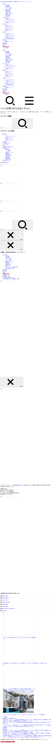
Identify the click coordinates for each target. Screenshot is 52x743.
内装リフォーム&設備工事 (12, 266)
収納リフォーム (9, 29)
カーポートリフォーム (11, 20)
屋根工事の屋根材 (5, 598)
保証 (4, 45)
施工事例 (5, 44)
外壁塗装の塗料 (5, 595)
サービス (5, 134)
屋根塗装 (8, 6)
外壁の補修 (8, 12)
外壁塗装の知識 (5, 606)
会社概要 (5, 717)
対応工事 (5, 254)
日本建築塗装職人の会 (18, 485)
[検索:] (6, 127)
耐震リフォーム (9, 41)
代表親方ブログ (6, 142)
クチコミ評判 (4, 600)
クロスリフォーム (10, 28)
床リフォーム (9, 30)
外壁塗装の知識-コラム (8, 146)
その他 (4, 141)
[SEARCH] (10, 105)
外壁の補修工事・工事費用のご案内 (11, 278)
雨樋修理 (8, 157)
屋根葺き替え (9, 154)
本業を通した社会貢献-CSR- (9, 718)
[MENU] (29, 105)
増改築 (4, 40)
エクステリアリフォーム (11, 136)
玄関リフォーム (9, 18)
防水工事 (8, 16)
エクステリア (6, 17)
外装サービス (9, 138)
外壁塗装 (8, 5)
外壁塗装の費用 (5, 604)
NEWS (4, 133)
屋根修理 (8, 10)
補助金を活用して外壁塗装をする (8, 608)
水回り (4, 32)
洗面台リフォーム (10, 37)
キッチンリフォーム (10, 36)
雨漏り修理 (8, 14)
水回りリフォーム (10, 140)
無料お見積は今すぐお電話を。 (8, 741)
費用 (7, 47)
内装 (4, 24)
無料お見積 (4, 610)
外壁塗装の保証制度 (6, 602)
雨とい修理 (8, 9)
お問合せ (5, 729)
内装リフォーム (9, 25)
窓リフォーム (9, 26)
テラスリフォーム (10, 21)
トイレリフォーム (10, 33)
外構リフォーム (9, 22)
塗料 (4, 145)
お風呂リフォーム (10, 34)
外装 (4, 4)
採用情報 (5, 727)
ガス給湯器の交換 (10, 38)
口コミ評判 (5, 144)
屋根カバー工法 (9, 13)
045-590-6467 (10, 494)
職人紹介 (5, 42)
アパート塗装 (9, 8)
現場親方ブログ (6, 160)
